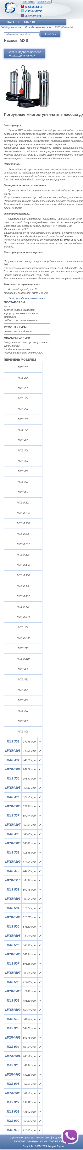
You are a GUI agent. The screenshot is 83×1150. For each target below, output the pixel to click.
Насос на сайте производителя (27, 298)
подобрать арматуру (26, 1141)
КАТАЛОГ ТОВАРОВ (21, 22)
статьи (53, 1141)
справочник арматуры (22, 1137)
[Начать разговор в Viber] (70, 1137)
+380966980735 (33, 16)
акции (43, 1141)
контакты (28, 1)
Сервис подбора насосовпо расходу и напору (24, 53)
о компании (43, 1137)
